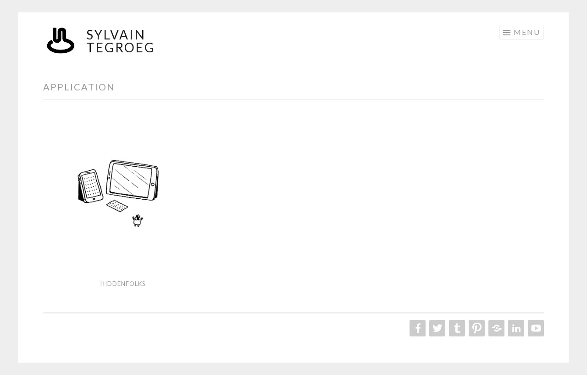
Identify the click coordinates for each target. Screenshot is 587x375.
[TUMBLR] (456, 328)
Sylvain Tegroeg (120, 41)
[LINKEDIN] (515, 328)
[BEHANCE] (495, 328)
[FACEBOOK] (417, 328)
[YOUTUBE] (535, 328)
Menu (527, 32)
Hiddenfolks (123, 283)
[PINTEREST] (476, 328)
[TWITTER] (436, 328)
